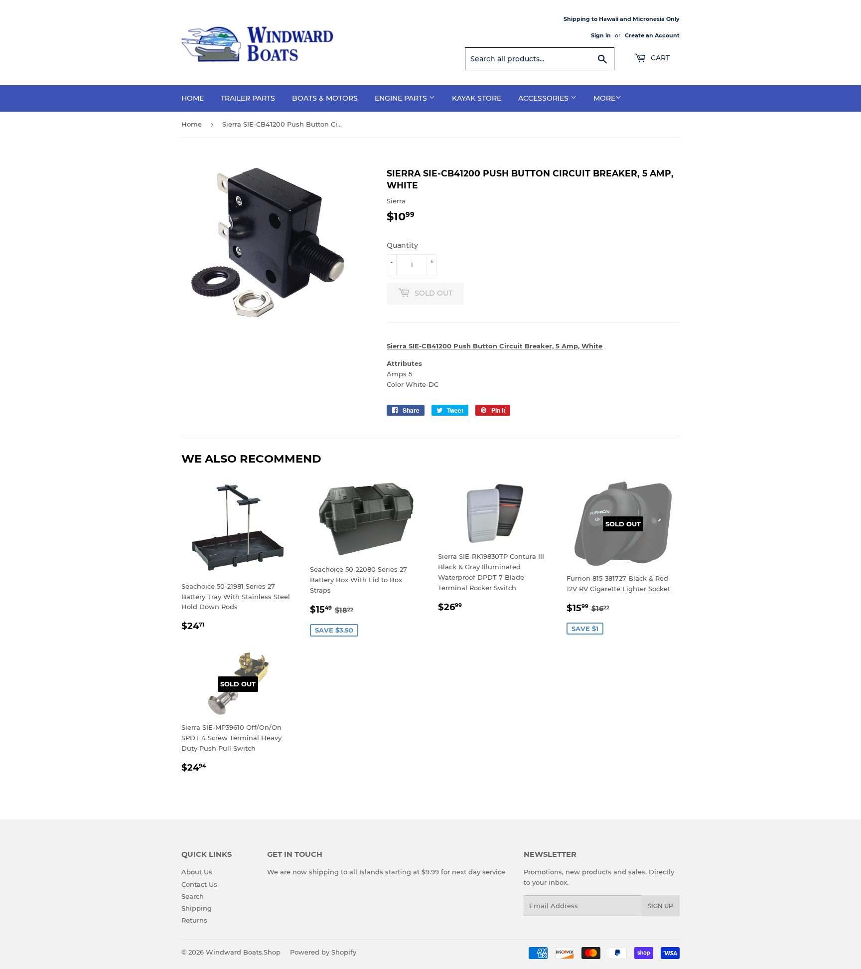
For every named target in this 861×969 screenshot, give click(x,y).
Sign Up (660, 906)
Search (192, 896)
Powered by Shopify (323, 952)
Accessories (544, 98)
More (604, 98)
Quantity (402, 245)
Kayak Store (476, 98)
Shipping (196, 908)
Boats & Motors (325, 98)
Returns (194, 920)
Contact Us (199, 884)
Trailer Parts (248, 98)
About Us (196, 872)
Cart (659, 57)
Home (192, 98)
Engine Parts (402, 98)
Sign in (601, 35)
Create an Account (652, 35)
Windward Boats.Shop (243, 952)
